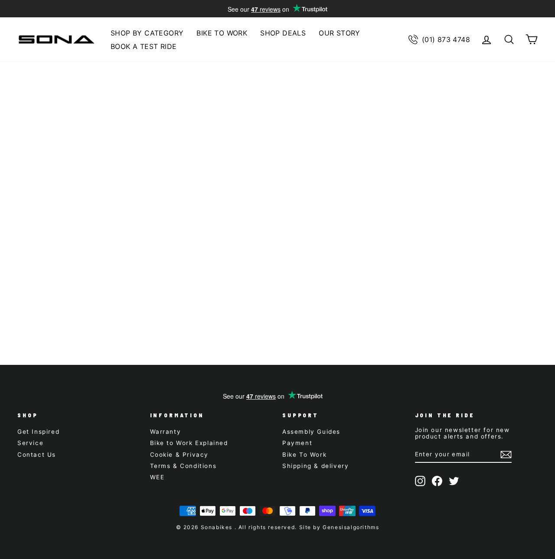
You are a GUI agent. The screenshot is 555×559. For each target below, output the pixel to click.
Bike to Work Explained (189, 442)
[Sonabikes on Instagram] (420, 481)
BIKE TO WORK (221, 33)
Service (30, 442)
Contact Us (36, 454)
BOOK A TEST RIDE (143, 46)
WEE (157, 477)
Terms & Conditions (183, 465)
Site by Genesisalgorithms (339, 527)
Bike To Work (304, 454)
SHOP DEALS (283, 33)
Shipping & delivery (315, 465)
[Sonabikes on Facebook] (437, 481)
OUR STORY (339, 33)
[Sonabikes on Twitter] (454, 481)
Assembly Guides (311, 431)
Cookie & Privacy (179, 454)
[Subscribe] (506, 454)
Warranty (165, 431)
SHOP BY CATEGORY (147, 33)
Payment (297, 442)
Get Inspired (38, 431)
